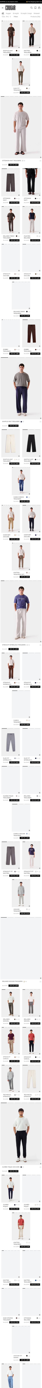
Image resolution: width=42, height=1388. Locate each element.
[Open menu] (2, 7)
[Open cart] (39, 8)
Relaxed (37, 13)
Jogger (8, 13)
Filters (16, 16)
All (3, 13)
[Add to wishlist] (19, 51)
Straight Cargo (26, 13)
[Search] (32, 8)
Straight (16, 13)
